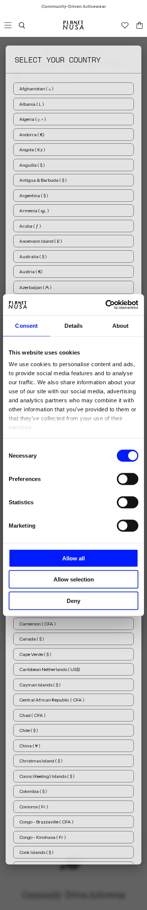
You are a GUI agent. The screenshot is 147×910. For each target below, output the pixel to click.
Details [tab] (73, 325)
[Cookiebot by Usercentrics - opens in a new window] (105, 305)
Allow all (73, 558)
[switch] (127, 479)
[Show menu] (8, 25)
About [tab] (120, 325)
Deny (73, 600)
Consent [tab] (26, 325)
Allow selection (74, 579)
